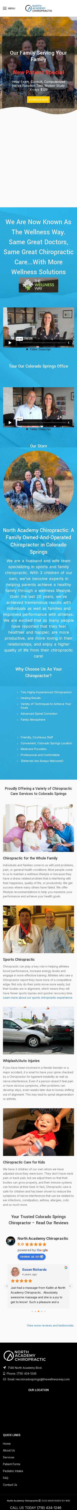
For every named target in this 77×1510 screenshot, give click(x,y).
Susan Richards (34, 1270)
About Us (9, 1450)
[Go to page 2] (38, 1311)
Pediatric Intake (13, 1471)
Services (8, 1457)
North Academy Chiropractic (43, 1238)
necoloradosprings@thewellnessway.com (43, 1379)
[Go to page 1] (35, 1311)
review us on (29, 1256)
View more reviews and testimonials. (50, 1325)
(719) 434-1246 (27, 1373)
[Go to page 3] (41, 1311)
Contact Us (10, 1484)
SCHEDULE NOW (38, 99)
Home (7, 1443)
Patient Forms (11, 1464)
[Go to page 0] (32, 1311)
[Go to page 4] (44, 1311)
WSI (68, 1500)
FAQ (5, 1478)
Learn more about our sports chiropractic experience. (38, 997)
